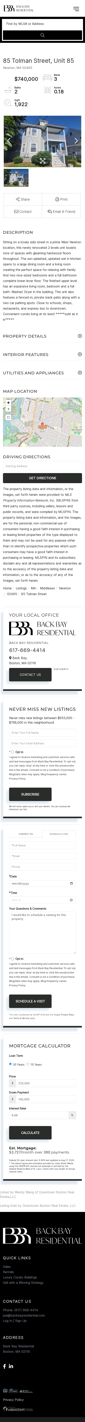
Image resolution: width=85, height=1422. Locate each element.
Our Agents (61, 669)
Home (7, 588)
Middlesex (47, 588)
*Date (13, 876)
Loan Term (16, 1055)
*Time (13, 892)
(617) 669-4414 (26, 1310)
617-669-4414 (27, 650)
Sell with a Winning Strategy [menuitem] (23, 1283)
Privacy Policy (17, 778)
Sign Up (20, 1321)
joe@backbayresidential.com (24, 1315)
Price (12, 1076)
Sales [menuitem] (7, 1267)
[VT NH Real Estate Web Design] (42, 1409)
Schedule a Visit (59, 834)
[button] (42, 35)
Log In (7, 1321)
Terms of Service (21, 1018)
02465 (12, 594)
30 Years (19, 1064)
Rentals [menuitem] (8, 1272)
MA (33, 588)
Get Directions (42, 478)
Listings (21, 588)
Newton (65, 588)
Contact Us (30, 675)
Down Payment (19, 1092)
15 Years (36, 1064)
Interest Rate (17, 1108)
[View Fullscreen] (8, 417)
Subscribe (30, 794)
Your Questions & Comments (27, 908)
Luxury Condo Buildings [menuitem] (20, 1277)
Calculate (30, 1133)
